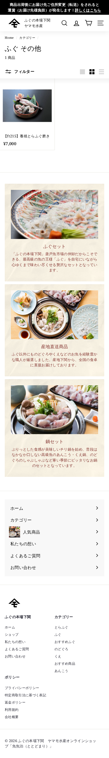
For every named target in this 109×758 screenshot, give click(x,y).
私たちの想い (15, 641)
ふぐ (57, 634)
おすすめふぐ (64, 641)
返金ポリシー (15, 702)
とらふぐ (61, 627)
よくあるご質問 (17, 649)
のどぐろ (61, 649)
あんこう (61, 670)
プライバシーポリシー (22, 687)
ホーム (10, 627)
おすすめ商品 (64, 663)
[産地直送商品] (54, 314)
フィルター (23, 71)
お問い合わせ (15, 656)
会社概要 (11, 716)
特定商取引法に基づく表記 (25, 695)
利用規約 (11, 709)
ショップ (11, 634)
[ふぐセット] (54, 214)
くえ (57, 656)
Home (9, 37)
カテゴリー (27, 37)
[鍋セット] (54, 409)
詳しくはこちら (88, 10)
